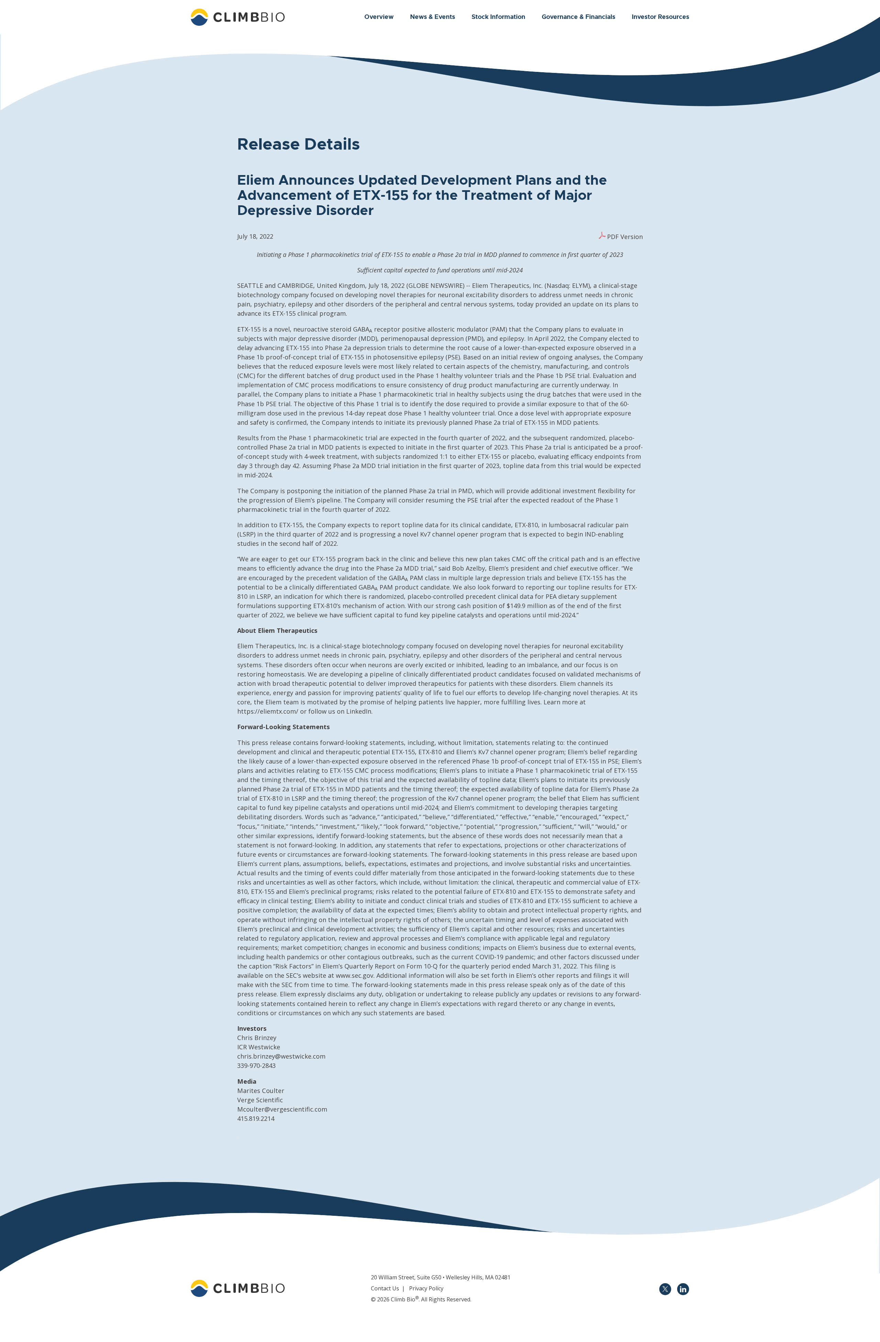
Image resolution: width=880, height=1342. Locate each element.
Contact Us (385, 1288)
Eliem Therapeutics (500, 285)
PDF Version (625, 236)
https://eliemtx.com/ (267, 711)
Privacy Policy (426, 1288)
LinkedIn (358, 711)
